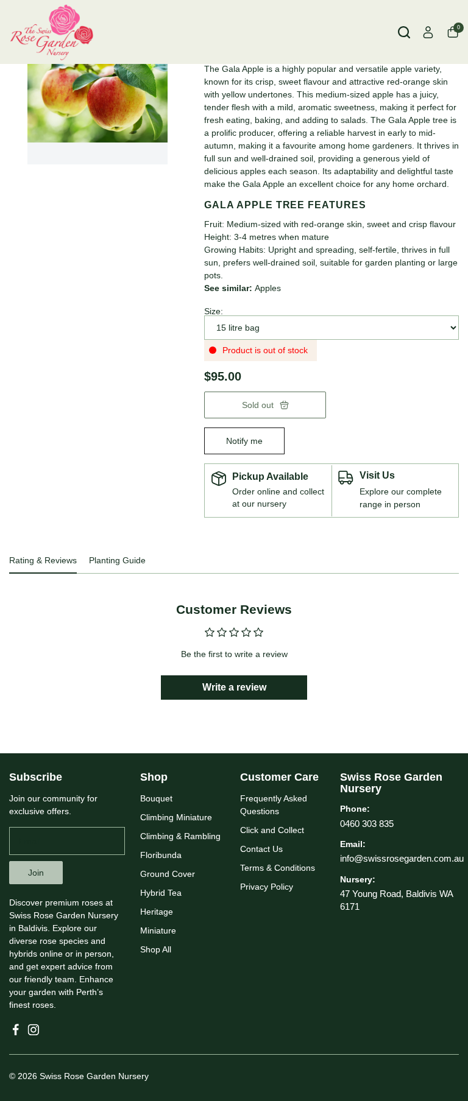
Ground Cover (167, 874)
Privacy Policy (266, 887)
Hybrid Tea (161, 893)
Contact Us (261, 849)
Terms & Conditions (277, 868)
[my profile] (428, 32)
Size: (213, 311)
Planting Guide (117, 560)
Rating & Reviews (43, 560)
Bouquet (156, 798)
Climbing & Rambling (180, 836)
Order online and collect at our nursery (278, 497)
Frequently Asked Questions (273, 804)
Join (36, 873)
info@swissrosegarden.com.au (402, 858)
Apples (268, 288)
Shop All (155, 949)
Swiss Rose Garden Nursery (94, 1076)
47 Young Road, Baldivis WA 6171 (396, 900)
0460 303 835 (367, 823)
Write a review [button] (234, 687)
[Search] (404, 32)
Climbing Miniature (176, 817)
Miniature (158, 930)
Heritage (156, 911)
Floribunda (161, 855)
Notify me (244, 441)
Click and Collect (272, 830)
